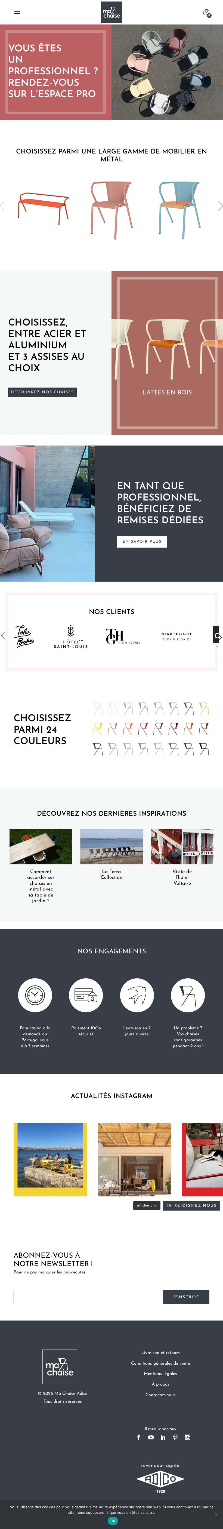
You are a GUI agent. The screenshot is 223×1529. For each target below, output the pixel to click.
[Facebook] (138, 1438)
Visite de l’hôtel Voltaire (182, 878)
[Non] (216, 1514)
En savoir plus (142, 542)
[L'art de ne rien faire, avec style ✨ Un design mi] (134, 1159)
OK (113, 1521)
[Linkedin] (163, 1438)
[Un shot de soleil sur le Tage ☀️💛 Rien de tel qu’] (50, 1159)
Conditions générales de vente (160, 1363)
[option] (111, 72)
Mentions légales (160, 1374)
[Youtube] (151, 1438)
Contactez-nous (160, 1395)
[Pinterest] (175, 1438)
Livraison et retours (160, 1353)
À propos (160, 1384)
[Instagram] (187, 1438)
